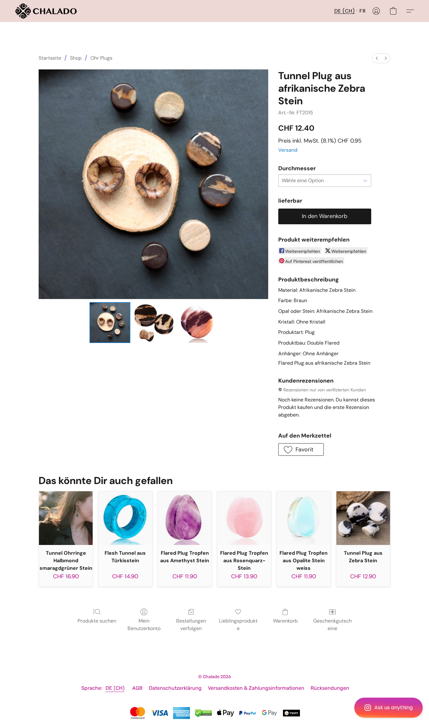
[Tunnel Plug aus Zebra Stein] (363, 518)
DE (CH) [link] (115, 688)
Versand (287, 150)
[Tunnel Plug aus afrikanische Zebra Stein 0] (110, 322)
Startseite (50, 58)
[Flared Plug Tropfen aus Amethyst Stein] (185, 518)
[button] (388, 708)
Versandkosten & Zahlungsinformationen (256, 688)
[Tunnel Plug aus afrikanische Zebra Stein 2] (196, 322)
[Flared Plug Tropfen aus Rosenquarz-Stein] (244, 518)
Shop (76, 58)
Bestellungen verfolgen (191, 625)
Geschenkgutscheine (332, 625)
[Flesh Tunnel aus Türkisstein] (125, 518)
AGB (137, 688)
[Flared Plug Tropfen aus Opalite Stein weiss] (303, 518)
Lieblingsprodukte (238, 625)
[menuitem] (376, 58)
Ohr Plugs (101, 58)
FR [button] (362, 10)
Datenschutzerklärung (175, 688)
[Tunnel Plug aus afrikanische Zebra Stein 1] (153, 322)
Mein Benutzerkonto (144, 625)
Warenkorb (285, 621)
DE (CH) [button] (344, 10)
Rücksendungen (330, 688)
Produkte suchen (97, 621)
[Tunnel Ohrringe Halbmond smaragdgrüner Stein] (66, 518)
